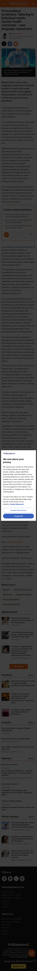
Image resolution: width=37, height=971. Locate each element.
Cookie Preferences (18, 510)
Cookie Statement (17, 504)
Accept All (18, 516)
